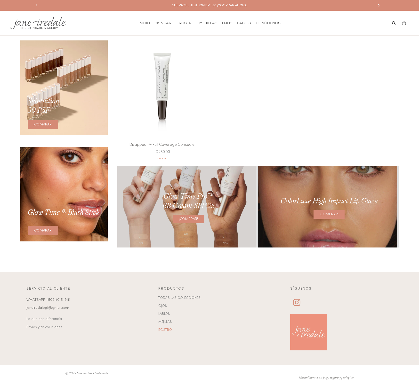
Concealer (163, 158)
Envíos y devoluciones (44, 327)
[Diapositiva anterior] (36, 5)
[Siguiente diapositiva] (378, 5)
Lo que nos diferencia (44, 319)
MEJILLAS (165, 322)
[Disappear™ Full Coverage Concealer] (162, 88)
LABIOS (164, 314)
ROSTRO (165, 330)
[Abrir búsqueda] (393, 23)
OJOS (162, 306)
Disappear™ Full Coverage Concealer (162, 145)
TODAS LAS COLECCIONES (179, 298)
